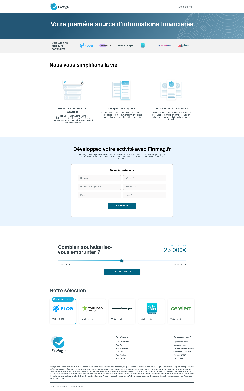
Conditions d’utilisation (182, 352)
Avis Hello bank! (122, 342)
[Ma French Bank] (184, 45)
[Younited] (106, 46)
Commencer (122, 206)
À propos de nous (180, 342)
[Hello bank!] (145, 45)
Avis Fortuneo (121, 345)
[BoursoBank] (165, 45)
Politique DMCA (179, 355)
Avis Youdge (121, 355)
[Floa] (86, 45)
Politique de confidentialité (183, 348)
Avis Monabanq (122, 348)
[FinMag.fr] (58, 351)
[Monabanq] (125, 45)
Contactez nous (179, 345)
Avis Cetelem (121, 358)
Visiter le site (58, 319)
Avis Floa (119, 352)
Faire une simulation (122, 272)
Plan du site (178, 358)
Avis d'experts (185, 7)
